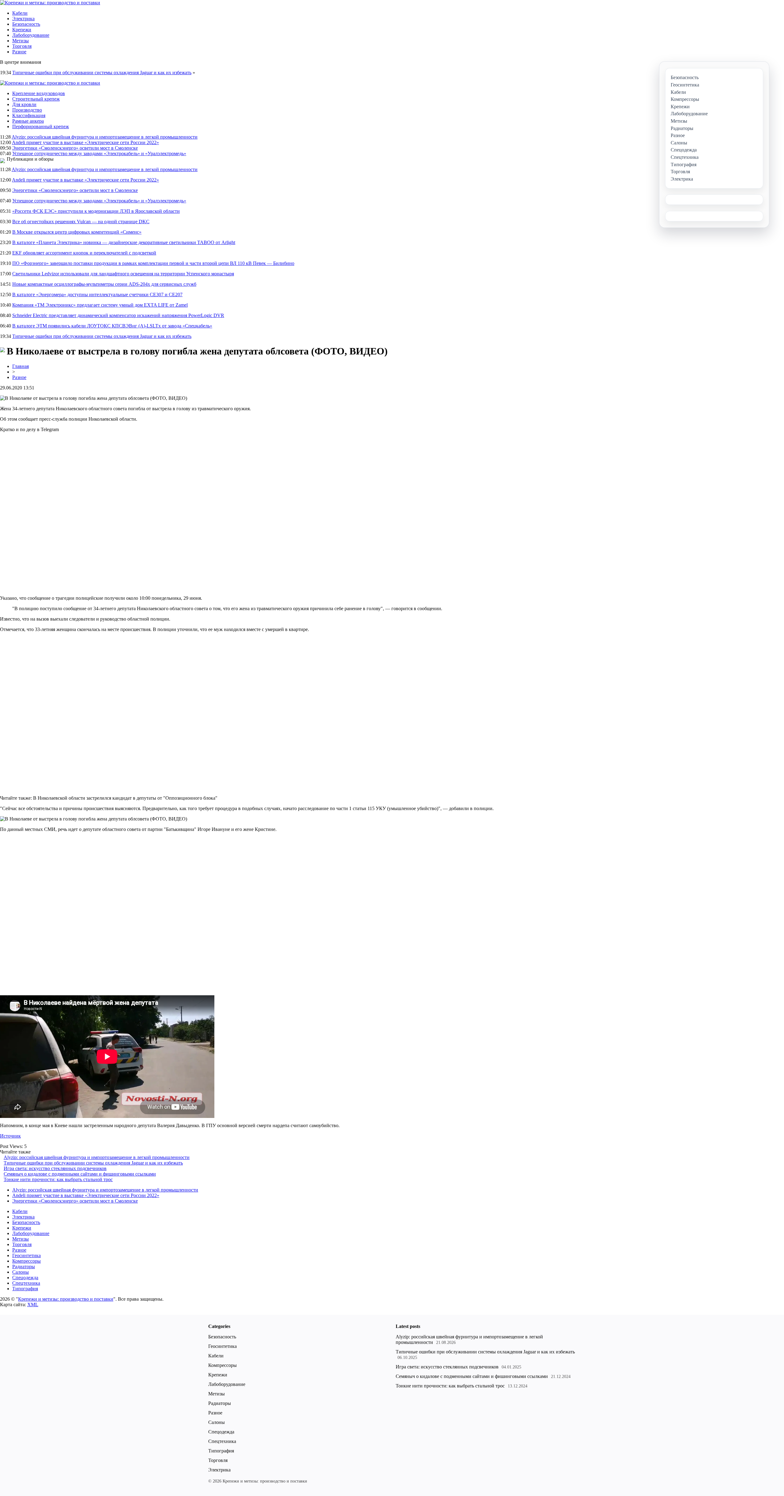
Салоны (20, 1272)
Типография (25, 1288)
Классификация (28, 115)
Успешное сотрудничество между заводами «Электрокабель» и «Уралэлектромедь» (99, 153)
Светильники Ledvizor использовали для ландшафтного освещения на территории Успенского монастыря (123, 273)
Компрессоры (26, 1261)
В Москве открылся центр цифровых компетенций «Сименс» (76, 232)
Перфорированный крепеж (40, 126)
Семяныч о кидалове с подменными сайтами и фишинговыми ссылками (80, 1174)
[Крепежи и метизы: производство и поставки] (50, 2)
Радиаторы (23, 1266)
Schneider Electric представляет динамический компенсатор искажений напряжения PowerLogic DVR (118, 315)
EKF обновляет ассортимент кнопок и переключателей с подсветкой (84, 252)
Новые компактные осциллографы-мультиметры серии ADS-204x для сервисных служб (104, 284)
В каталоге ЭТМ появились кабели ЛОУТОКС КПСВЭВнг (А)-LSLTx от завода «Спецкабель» (112, 325)
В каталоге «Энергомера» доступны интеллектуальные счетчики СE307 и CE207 (97, 294)
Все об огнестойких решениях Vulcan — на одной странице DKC (80, 221)
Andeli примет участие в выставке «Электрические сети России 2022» (85, 142)
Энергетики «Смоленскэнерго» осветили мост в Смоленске (75, 148)
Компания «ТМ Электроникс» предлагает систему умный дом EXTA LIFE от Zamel (100, 305)
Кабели (20, 13)
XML (32, 1304)
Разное (19, 51)
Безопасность (26, 24)
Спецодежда (25, 1277)
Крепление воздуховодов (38, 93)
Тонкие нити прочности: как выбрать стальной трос (58, 1179)
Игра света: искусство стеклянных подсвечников (55, 1168)
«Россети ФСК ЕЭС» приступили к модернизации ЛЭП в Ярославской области (96, 211)
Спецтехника (26, 1283)
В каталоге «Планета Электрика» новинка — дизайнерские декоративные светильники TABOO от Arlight (123, 242)
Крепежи (21, 29)
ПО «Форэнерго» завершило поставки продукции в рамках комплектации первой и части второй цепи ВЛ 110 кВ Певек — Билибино (153, 263)
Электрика (23, 18)
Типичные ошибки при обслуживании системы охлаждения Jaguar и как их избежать (101, 72)
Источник (10, 1135)
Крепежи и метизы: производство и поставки (65, 1299)
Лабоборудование (30, 35)
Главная (20, 366)
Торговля (22, 46)
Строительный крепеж (36, 98)
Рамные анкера (28, 121)
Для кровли (24, 104)
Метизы (20, 40)
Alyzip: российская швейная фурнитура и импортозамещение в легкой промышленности (105, 137)
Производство (27, 110)
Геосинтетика (26, 1255)
